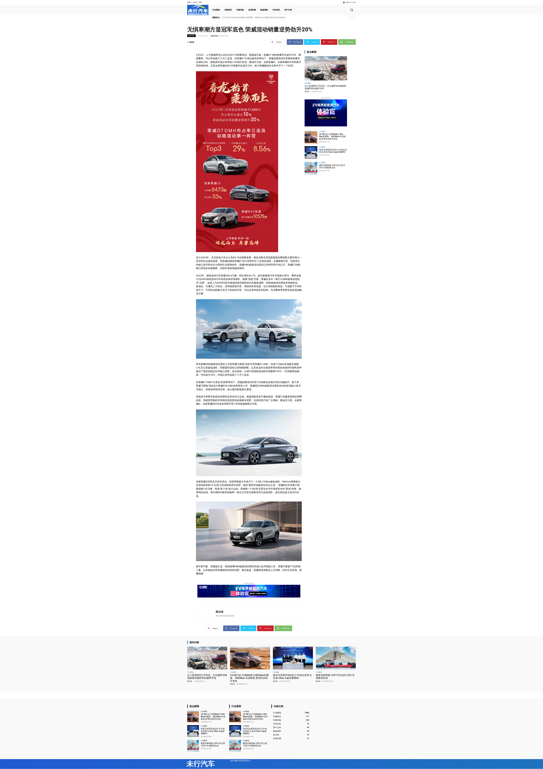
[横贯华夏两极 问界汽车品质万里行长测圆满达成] (311, 168)
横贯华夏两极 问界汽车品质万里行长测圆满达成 (241, 17)
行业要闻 (308, 83)
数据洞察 (191, 36)
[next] (354, 17)
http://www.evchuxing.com (225, 616)
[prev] (349, 17)
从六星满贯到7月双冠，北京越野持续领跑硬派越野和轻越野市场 (207, 676)
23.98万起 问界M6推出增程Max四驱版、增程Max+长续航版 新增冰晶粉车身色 (332, 136)
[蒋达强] (206, 613)
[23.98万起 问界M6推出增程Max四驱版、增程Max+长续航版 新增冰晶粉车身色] (311, 137)
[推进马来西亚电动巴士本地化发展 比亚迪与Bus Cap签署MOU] (311, 152)
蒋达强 (191, 42)
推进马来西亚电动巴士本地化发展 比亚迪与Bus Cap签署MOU (333, 151)
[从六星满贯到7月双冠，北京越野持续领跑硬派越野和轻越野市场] (326, 68)
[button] (352, 10)
